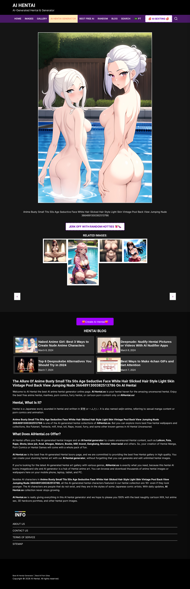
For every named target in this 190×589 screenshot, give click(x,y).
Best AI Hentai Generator (23, 575)
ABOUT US (19, 523)
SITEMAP (18, 543)
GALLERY (42, 18)
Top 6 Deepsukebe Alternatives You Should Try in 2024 (64, 363)
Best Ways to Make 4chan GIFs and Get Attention (147, 363)
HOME (17, 18)
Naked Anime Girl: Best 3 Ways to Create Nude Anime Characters (63, 343)
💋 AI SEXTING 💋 (158, 18)
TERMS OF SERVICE (24, 537)
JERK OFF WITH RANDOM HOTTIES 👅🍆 (95, 226)
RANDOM (103, 18)
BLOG (114, 18)
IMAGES (29, 18)
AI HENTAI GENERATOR (63, 18)
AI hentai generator (92, 440)
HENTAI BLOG (95, 331)
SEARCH (125, 18)
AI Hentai (24, 5)
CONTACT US (20, 530)
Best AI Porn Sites (42, 575)
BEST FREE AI (86, 18)
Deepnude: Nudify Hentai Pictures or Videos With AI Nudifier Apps (146, 343)
